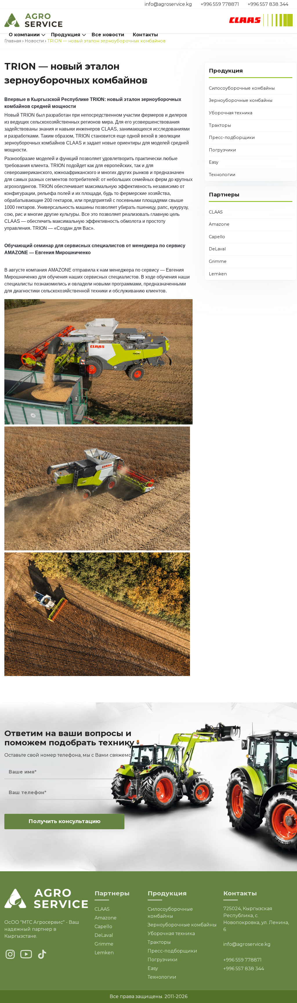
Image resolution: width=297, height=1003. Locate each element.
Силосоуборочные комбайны (242, 88)
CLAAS (216, 212)
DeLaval (217, 249)
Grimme (218, 261)
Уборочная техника (230, 112)
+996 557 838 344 (268, 4)
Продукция (65, 34)
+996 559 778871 (220, 4)
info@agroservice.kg (168, 4)
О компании (24, 34)
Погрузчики (222, 150)
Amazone (219, 224)
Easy (213, 162)
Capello (217, 236)
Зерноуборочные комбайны (240, 100)
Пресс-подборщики (232, 137)
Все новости (108, 34)
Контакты (145, 34)
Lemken (218, 273)
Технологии (222, 174)
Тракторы (220, 125)
